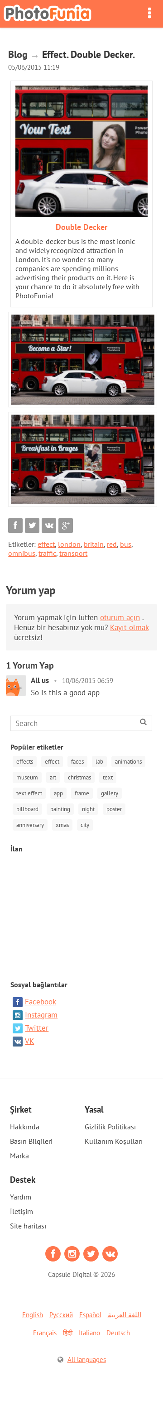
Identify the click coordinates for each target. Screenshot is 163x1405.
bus (125, 544)
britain (94, 544)
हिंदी (67, 1333)
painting (60, 809)
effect (46, 544)
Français (45, 1333)
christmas (79, 777)
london (69, 544)
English (32, 1314)
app (58, 793)
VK (29, 1041)
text (108, 777)
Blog (18, 54)
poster (114, 809)
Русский (61, 1314)
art (53, 777)
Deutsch (118, 1333)
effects (24, 761)
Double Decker (81, 227)
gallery (109, 793)
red (112, 544)
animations (128, 761)
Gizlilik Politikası (110, 1126)
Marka (19, 1155)
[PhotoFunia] (47, 14)
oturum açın (120, 617)
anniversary (30, 825)
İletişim (21, 1211)
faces (77, 761)
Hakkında (24, 1126)
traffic (47, 553)
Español (90, 1314)
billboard (27, 809)
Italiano (89, 1333)
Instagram (41, 1015)
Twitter (36, 1028)
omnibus (21, 553)
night (88, 809)
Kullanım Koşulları (114, 1141)
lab (99, 761)
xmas (62, 825)
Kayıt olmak (129, 627)
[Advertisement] (81, 912)
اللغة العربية (124, 1314)
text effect (29, 793)
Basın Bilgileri (31, 1141)
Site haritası (28, 1225)
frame (82, 793)
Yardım (20, 1196)
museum (27, 777)
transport (73, 553)
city (85, 825)
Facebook (40, 1002)
